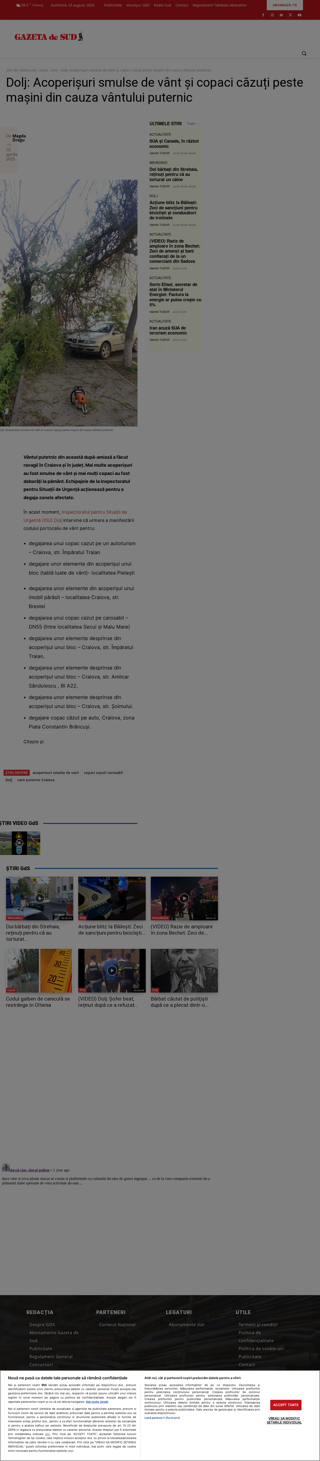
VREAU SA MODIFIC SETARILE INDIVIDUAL (284, 1420)
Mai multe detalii (97, 1402)
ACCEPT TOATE (286, 1405)
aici (47, 1434)
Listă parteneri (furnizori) (162, 1418)
